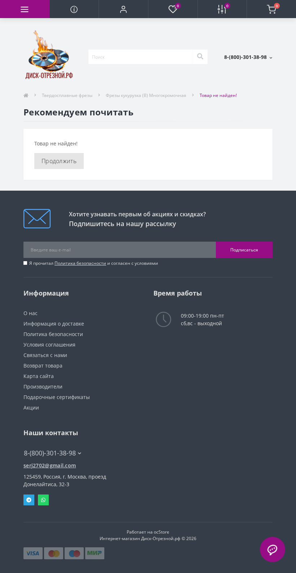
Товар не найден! (218, 95)
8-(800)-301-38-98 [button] (50, 453)
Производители (42, 386)
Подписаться (244, 250)
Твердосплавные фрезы (67, 95)
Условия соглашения (49, 344)
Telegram (28, 500)
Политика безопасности (80, 263)
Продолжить (59, 161)
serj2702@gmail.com (49, 465)
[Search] (200, 57)
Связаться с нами (45, 355)
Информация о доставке (53, 323)
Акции (31, 407)
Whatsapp (43, 500)
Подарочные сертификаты (56, 397)
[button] (123, 9)
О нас (30, 313)
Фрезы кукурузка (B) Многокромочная (146, 95)
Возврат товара (42, 365)
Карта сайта (38, 376)
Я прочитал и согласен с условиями (93, 263)
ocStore (161, 532)
